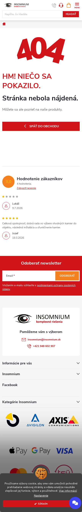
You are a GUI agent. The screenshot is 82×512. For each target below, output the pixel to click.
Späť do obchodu (44, 126)
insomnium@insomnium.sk (44, 339)
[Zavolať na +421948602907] (54, 5)
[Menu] (77, 5)
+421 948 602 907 (44, 346)
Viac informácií (68, 491)
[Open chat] (75, 503)
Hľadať (71, 14)
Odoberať (67, 276)
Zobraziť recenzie (26, 188)
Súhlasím (43, 503)
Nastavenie (41, 495)
